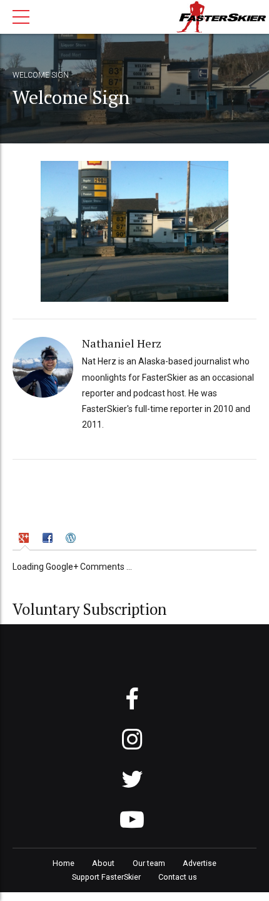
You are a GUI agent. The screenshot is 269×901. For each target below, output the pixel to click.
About (103, 863)
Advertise (199, 863)
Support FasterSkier (106, 877)
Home (63, 863)
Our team (149, 863)
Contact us (177, 877)
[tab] (25, 539)
